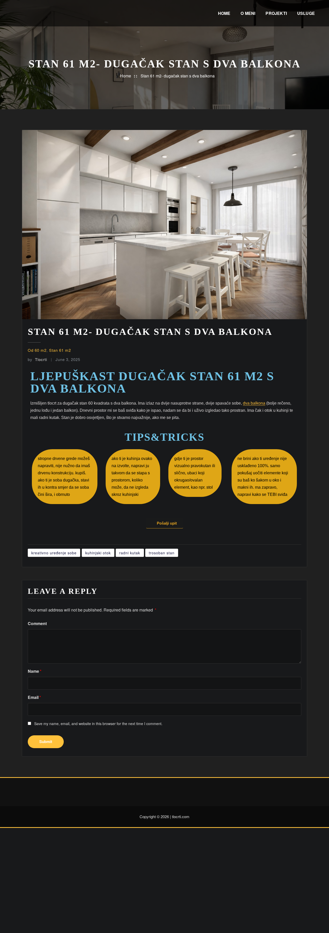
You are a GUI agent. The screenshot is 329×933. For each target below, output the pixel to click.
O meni (248, 13)
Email (34, 697)
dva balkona (254, 403)
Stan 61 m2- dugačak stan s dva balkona (178, 76)
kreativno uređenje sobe (54, 552)
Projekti (276, 13)
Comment (37, 623)
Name (34, 671)
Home (224, 13)
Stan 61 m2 (60, 350)
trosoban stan (162, 552)
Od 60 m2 (37, 350)
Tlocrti (37, 359)
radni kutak (129, 552)
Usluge (306, 13)
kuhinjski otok (98, 552)
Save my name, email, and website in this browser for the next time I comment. (98, 723)
